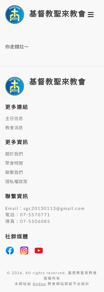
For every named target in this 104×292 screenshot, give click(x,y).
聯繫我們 (14, 172)
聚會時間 (14, 163)
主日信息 (14, 119)
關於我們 (14, 154)
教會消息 (14, 128)
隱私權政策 (16, 182)
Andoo (39, 284)
